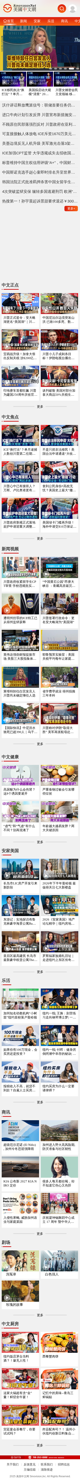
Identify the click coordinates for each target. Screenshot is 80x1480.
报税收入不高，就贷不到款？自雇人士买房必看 (19, 1088)
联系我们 (47, 1464)
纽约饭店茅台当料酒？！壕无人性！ (16, 1358)
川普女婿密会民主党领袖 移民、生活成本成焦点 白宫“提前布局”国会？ (66, 92)
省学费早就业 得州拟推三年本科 (58, 693)
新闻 (23, 21)
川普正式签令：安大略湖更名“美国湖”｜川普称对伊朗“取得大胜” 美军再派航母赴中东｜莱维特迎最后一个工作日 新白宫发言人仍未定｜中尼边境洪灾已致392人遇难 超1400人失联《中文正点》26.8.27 (20, 320)
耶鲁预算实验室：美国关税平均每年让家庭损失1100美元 (58, 657)
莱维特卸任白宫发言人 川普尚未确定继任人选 (19, 693)
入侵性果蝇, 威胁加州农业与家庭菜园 (20, 1219)
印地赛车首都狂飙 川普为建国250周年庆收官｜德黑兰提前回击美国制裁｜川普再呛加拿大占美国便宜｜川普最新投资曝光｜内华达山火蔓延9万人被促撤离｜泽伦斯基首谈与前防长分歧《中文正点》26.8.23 (20, 393)
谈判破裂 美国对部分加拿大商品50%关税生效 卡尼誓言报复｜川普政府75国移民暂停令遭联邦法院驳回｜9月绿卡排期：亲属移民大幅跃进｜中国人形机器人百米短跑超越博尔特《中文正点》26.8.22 (59, 393)
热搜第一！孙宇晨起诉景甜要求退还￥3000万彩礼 (40, 201)
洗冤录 (11, 1274)
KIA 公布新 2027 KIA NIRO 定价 (20, 1183)
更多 (71, 208)
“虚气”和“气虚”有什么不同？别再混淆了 (19, 828)
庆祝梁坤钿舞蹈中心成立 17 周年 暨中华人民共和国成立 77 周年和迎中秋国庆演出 (59, 1220)
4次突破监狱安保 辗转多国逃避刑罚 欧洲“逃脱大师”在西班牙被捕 (40, 191)
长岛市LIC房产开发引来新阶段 (20, 885)
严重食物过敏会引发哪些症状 (58, 791)
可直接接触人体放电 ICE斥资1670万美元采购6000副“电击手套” (40, 134)
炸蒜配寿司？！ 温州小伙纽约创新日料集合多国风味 (58, 1432)
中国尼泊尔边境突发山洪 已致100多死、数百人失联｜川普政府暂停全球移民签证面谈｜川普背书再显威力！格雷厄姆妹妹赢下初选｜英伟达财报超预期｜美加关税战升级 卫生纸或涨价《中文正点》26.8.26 (58, 320)
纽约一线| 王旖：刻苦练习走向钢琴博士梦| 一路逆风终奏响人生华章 (59, 1016)
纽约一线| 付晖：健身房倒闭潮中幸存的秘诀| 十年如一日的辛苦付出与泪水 (59, 1052)
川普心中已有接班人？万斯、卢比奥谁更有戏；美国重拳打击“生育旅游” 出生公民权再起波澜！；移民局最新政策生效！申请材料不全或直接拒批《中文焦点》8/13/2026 (20, 488)
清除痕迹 (47, 1469)
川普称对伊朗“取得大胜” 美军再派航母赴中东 (58, 730)
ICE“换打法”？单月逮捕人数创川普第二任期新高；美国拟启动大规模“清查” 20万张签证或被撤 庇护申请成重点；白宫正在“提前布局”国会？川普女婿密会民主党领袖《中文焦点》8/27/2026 (20, 452)
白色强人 (52, 1274)
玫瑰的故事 (14, 1304)
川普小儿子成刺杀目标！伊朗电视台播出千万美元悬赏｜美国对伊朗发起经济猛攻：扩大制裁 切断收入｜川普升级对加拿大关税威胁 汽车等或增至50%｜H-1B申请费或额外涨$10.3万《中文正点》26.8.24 (59, 356)
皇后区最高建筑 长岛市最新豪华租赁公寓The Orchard (20, 958)
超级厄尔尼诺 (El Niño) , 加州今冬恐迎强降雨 (19, 1147)
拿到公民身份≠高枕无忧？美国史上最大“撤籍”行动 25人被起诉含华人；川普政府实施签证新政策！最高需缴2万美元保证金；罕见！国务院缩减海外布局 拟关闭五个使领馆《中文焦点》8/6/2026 (59, 488)
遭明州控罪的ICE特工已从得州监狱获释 (20, 620)
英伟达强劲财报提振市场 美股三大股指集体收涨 (19, 657)
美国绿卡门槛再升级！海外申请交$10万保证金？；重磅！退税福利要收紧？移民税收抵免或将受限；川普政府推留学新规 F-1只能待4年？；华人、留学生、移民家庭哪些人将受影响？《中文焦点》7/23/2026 (58, 525)
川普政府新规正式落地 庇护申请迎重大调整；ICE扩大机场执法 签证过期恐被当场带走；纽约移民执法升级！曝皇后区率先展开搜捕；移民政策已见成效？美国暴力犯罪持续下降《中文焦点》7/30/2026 (20, 525)
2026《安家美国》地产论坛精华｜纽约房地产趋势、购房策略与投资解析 (58, 922)
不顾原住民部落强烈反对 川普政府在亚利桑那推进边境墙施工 (40, 124)
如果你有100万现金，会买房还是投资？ (20, 1051)
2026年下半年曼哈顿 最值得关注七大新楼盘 (59, 885)
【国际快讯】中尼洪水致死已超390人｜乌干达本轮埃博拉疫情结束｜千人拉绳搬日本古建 (20, 730)
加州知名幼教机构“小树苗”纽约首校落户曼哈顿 (20, 1015)
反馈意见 (30, 1464)
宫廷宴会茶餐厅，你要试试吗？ (19, 1431)
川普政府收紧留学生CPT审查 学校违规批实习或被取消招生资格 (19, 584)
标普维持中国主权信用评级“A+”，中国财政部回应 (40, 163)
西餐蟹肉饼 (50, 1356)
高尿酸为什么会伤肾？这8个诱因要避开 (19, 791)
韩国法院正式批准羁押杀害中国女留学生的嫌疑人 (40, 182)
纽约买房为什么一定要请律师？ (58, 1088)
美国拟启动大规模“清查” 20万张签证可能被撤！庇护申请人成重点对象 (40, 92)
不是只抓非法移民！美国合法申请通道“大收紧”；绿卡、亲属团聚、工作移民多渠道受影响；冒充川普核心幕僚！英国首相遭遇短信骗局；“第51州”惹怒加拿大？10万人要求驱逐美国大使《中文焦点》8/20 (59, 452)
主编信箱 (30, 1469)
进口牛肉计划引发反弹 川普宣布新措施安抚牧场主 (40, 115)
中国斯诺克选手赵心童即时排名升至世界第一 (40, 172)
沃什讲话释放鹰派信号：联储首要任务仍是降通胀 (40, 105)
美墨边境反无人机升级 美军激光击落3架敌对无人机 (40, 143)
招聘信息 (64, 1464)
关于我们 (13, 1464)
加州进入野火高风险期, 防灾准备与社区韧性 (58, 1147)
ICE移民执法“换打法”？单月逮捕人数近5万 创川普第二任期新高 (13, 92)
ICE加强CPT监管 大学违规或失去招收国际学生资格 (40, 153)
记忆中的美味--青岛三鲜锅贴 (57, 1395)
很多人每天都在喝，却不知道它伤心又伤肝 (58, 1183)
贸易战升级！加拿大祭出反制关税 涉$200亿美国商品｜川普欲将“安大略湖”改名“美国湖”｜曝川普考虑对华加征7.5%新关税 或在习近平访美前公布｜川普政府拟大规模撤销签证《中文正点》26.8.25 (20, 356)
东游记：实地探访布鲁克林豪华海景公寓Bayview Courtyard (20, 922)
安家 (37, 21)
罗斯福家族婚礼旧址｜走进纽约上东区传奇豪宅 (58, 958)
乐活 (50, 21)
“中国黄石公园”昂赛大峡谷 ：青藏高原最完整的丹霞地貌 (58, 584)
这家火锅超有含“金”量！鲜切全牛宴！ (17, 1395)
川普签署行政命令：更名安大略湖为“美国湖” (58, 620)
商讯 (64, 21)
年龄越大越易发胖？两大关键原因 (58, 828)
